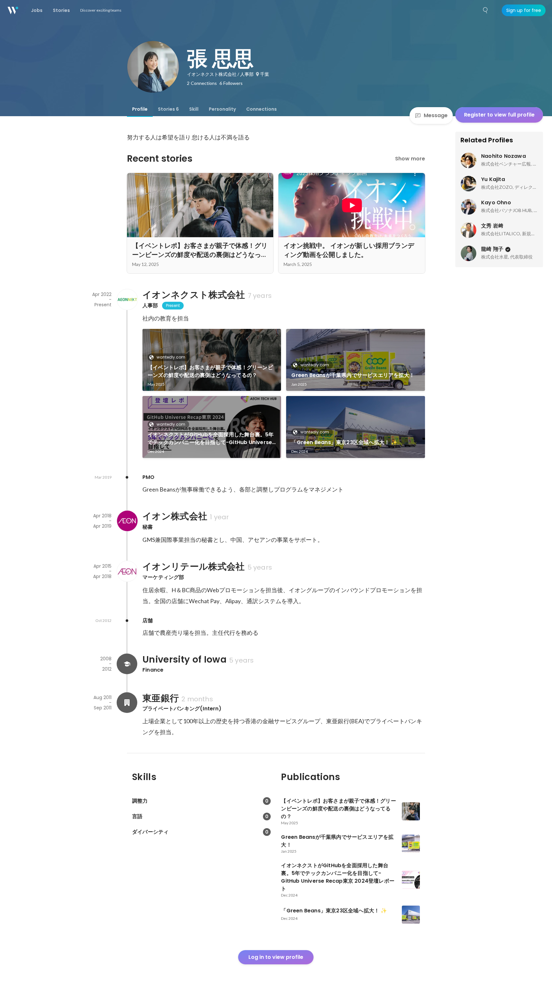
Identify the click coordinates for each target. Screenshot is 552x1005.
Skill (194, 109)
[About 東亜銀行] (127, 702)
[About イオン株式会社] (127, 521)
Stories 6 (168, 109)
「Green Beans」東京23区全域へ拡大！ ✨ (344, 442)
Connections (261, 109)
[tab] (140, 109)
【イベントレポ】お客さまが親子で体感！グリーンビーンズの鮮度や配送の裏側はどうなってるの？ (210, 371)
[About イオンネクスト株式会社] (127, 299)
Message (436, 115)
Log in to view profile (275, 957)
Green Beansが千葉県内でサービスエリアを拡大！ (352, 375)
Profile (140, 109)
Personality (222, 109)
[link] (211, 360)
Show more (410, 158)
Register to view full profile (499, 114)
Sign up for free (523, 10)
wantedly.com (171, 357)
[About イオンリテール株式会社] (127, 571)
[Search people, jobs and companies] (485, 10)
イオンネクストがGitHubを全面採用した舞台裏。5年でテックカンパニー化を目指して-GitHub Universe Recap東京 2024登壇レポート (211, 438)
